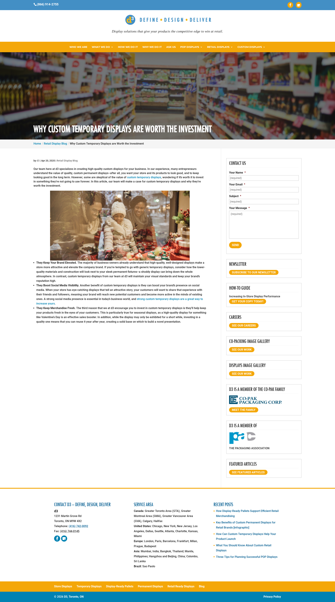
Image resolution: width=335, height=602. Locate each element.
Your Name (237, 172)
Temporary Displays (89, 586)
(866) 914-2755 (47, 4)
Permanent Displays (150, 586)
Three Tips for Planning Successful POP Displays (246, 557)
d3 (38, 160)
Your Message (239, 208)
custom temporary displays (144, 177)
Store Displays (63, 586)
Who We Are (78, 47)
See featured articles (248, 472)
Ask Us (171, 47)
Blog (201, 586)
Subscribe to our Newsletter (254, 272)
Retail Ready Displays (181, 586)
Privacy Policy (272, 596)
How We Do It (128, 47)
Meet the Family (243, 410)
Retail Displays (218, 47)
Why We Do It (152, 47)
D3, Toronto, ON (74, 596)
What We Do (101, 47)
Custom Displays (249, 47)
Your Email (237, 184)
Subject (235, 196)
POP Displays (189, 47)
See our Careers (244, 325)
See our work (242, 349)
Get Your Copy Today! (247, 301)
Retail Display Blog (67, 160)
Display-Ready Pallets (119, 586)
